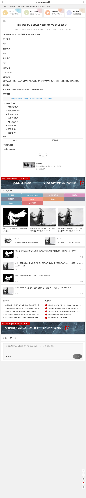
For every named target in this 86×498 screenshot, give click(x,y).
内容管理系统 (53, 195)
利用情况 (11, 199)
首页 (4, 6)
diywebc (53, 199)
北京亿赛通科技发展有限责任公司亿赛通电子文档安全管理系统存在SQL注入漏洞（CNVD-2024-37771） (39, 308)
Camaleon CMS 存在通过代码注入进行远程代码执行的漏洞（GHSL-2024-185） (70, 230)
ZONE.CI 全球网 (44, 2)
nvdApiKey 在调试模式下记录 (57, 318)
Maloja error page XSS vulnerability (59, 314)
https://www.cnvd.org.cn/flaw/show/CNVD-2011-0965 (32, 98)
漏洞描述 (75, 195)
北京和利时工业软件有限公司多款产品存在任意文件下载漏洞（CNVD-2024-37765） (46, 251)
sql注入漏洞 (32, 203)
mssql (32, 199)
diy (75, 199)
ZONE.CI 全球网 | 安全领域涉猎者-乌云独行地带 (15, 178)
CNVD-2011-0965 (32, 195)
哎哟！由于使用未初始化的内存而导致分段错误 (32, 275)
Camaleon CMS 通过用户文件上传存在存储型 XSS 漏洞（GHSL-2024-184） (42, 230)
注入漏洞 (11, 195)
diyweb (11, 203)
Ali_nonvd (12, 6)
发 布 (77, 356)
